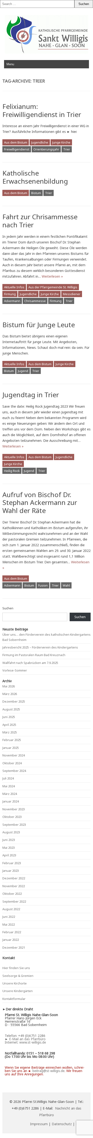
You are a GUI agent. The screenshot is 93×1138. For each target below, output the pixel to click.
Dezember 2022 (13, 878)
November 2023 (13, 809)
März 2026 (9, 694)
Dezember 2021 (13, 947)
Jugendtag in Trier (30, 394)
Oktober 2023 (12, 817)
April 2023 (9, 855)
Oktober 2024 (12, 763)
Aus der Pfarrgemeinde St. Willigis (52, 287)
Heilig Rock (12, 471)
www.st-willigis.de (32, 1042)
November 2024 (13, 755)
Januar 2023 (10, 870)
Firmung (10, 294)
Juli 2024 (8, 778)
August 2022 (11, 909)
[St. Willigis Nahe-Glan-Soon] (46, 52)
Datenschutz (62, 1124)
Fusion (43, 585)
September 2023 (14, 824)
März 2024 (9, 794)
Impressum (39, 1124)
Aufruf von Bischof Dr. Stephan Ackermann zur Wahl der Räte (39, 502)
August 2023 (11, 832)
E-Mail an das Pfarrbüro (27, 1039)
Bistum (36, 193)
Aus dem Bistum (15, 142)
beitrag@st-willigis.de (48, 1070)
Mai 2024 (8, 786)
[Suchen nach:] (37, 4)
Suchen (7, 608)
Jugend (23, 371)
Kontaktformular (14, 999)
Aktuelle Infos (14, 287)
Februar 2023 (11, 863)
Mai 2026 (8, 686)
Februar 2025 (11, 740)
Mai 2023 (8, 847)
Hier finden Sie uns (16, 968)
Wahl (66, 585)
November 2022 (13, 886)
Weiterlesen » (52, 276)
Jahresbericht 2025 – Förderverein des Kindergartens (40, 647)
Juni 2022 (8, 916)
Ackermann (12, 301)
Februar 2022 (11, 932)
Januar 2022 (10, 939)
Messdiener (71, 294)
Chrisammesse (35, 301)
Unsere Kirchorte (14, 983)
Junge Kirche (61, 142)
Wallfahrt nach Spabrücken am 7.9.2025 (30, 663)
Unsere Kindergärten (17, 991)
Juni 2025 (8, 717)
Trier (66, 149)
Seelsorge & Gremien (17, 976)
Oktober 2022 (12, 893)
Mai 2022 (8, 924)
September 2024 (14, 771)
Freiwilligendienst (16, 149)
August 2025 (11, 709)
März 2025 (9, 732)
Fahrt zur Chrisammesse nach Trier (40, 220)
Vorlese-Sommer (14, 670)
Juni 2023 (8, 840)
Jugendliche (39, 142)
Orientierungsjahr (46, 149)
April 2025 (9, 725)
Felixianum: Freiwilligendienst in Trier (41, 110)
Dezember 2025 (13, 701)
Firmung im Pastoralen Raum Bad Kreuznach (33, 655)
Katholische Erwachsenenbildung (35, 177)
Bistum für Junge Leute (38, 324)
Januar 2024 (10, 801)
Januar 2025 (10, 748)
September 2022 (14, 901)
